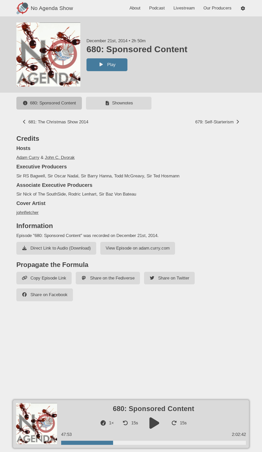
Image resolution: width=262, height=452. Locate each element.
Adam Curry (27, 157)
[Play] (154, 422)
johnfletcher (27, 212)
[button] (243, 8)
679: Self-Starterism (215, 122)
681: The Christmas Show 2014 (57, 122)
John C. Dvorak (60, 157)
